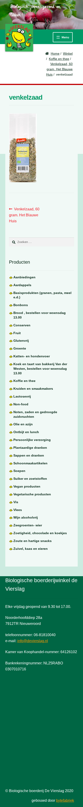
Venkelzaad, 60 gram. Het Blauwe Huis (59, 69)
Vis (15, 502)
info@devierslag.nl (32, 641)
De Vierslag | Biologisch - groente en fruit (19, 37)
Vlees (17, 510)
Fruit (17, 333)
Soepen (19, 471)
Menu (65, 37)
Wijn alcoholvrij (25, 517)
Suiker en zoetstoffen (30, 478)
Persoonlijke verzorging (32, 440)
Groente (19, 348)
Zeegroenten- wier (27, 525)
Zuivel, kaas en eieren (30, 548)
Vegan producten (26, 486)
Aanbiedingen (24, 277)
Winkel (68, 53)
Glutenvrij (21, 340)
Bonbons (20, 305)
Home (55, 53)
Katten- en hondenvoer (31, 356)
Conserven (21, 325)
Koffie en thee (59, 59)
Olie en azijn (23, 424)
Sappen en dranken (28, 455)
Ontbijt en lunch (26, 432)
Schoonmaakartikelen (30, 463)
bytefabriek (65, 800)
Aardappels (22, 285)
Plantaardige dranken (30, 447)
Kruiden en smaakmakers (33, 388)
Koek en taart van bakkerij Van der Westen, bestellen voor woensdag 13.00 (40, 368)
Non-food (20, 404)
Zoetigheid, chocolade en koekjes (40, 533)
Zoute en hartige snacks (32, 541)
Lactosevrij (22, 396)
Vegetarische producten (32, 494)
